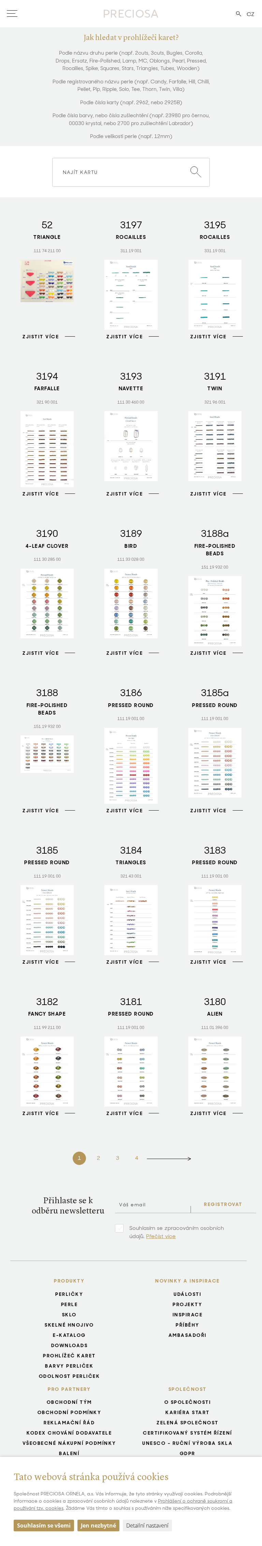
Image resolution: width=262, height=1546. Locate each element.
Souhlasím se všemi (44, 1525)
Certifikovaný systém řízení (187, 1433)
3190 (47, 533)
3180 (215, 1001)
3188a (215, 533)
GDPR (187, 1453)
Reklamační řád (69, 1423)
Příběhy (188, 1325)
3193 (131, 376)
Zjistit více (41, 337)
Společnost (188, 1389)
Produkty (69, 1281)
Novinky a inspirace (187, 1281)
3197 (131, 225)
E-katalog (69, 1335)
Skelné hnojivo (69, 1325)
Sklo (69, 1315)
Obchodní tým (69, 1402)
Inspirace (188, 1315)
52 (47, 225)
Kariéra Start (187, 1412)
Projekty (187, 1304)
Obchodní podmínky (70, 1412)
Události (187, 1294)
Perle (69, 1304)
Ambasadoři (188, 1335)
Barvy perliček (69, 1366)
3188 (47, 693)
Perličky (69, 1294)
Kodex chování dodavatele (69, 1433)
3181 (131, 1001)
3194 (47, 376)
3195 (215, 225)
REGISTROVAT (223, 1204)
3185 (47, 850)
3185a (215, 693)
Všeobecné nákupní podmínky (69, 1443)
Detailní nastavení (147, 1525)
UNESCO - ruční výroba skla (187, 1443)
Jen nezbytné (98, 1525)
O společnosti (187, 1402)
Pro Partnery (69, 1389)
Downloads (69, 1345)
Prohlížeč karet (69, 1356)
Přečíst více (161, 1236)
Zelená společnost (188, 1423)
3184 (131, 850)
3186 (131, 693)
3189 (131, 533)
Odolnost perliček (69, 1376)
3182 (47, 1001)
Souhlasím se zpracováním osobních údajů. (176, 1232)
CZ (250, 14)
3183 (215, 850)
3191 (215, 376)
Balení (69, 1453)
